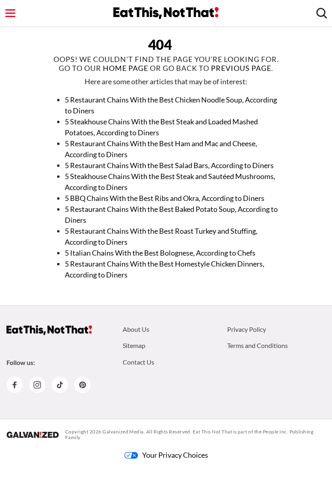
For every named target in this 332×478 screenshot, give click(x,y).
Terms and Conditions (257, 345)
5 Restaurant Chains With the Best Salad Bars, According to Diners (169, 165)
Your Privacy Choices (175, 454)
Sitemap (134, 345)
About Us (136, 329)
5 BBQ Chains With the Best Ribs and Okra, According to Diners (164, 198)
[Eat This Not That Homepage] (166, 13)
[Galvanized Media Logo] (32, 434)
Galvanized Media (123, 432)
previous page (241, 68)
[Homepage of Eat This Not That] (49, 330)
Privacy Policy (246, 329)
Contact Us (138, 362)
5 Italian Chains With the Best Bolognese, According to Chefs (160, 252)
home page (125, 68)
